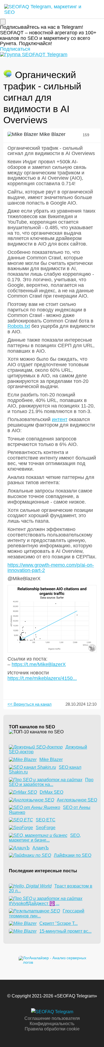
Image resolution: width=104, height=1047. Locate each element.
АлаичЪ (40, 847)
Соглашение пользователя (52, 1018)
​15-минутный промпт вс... (65, 931)
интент (59, 419)
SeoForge (45, 827)
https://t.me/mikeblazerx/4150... (42, 678)
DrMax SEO (51, 792)
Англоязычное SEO (77, 800)
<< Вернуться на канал (29, 704)
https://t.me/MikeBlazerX (39, 664)
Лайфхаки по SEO (72, 855)
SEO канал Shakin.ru (45, 770)
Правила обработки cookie (52, 1029)
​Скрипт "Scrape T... (58, 923)
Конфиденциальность (52, 1023)
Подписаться (15, 49)
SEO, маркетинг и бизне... (45, 838)
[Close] (3, 22)
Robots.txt (18, 326)
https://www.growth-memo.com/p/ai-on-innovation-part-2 (50, 567)
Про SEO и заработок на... (51, 782)
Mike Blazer (51, 134)
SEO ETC (45, 820)
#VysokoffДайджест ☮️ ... (34, 903)
